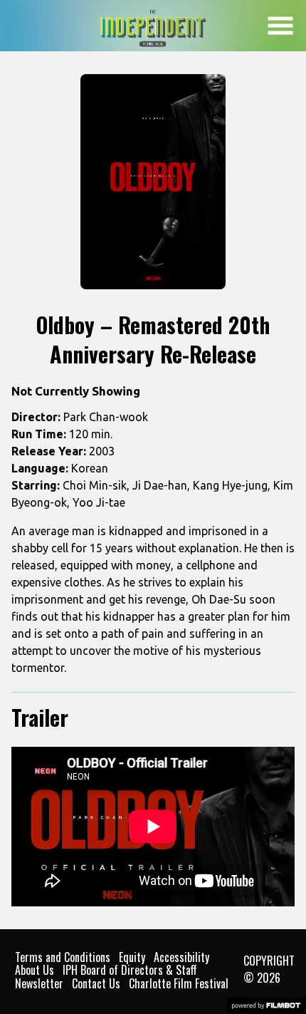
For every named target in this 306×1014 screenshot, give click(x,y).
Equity (132, 957)
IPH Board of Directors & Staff (130, 969)
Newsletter (39, 983)
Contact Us (96, 983)
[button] (280, 26)
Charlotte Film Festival (178, 983)
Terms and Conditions (62, 957)
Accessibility (181, 957)
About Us (34, 969)
